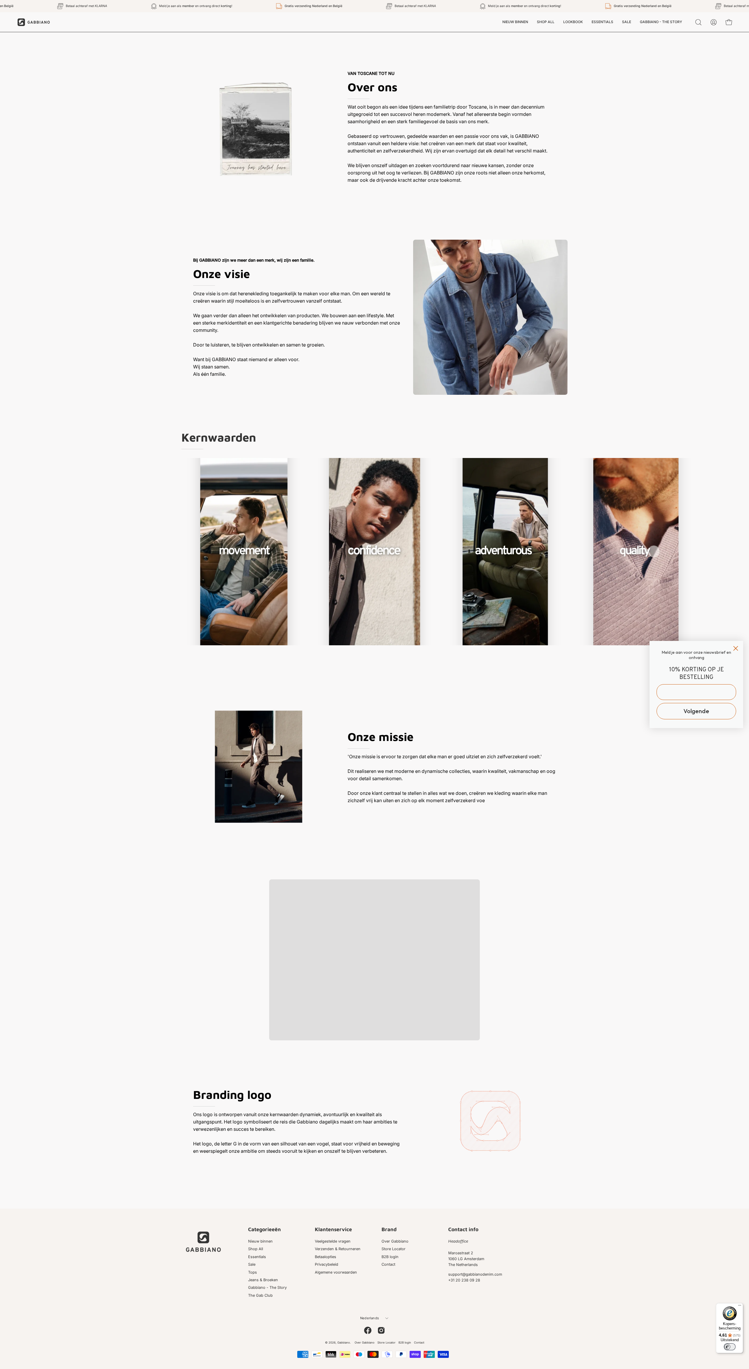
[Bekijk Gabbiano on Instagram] (381, 1330)
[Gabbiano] (34, 22)
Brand (389, 1229)
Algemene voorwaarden (336, 1272)
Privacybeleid (326, 1264)
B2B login (390, 1257)
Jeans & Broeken (263, 1280)
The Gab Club (260, 1295)
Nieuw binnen (260, 1241)
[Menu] (739, 1306)
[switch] (730, 1346)
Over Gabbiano (395, 1241)
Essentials (257, 1257)
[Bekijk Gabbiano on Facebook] (367, 1330)
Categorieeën (264, 1229)
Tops (252, 1272)
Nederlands (369, 1318)
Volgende (696, 711)
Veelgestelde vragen (333, 1241)
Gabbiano (343, 1342)
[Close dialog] (736, 648)
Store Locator (394, 1249)
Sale (251, 1264)
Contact (388, 1264)
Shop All (255, 1249)
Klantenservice (333, 1229)
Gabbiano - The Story (267, 1287)
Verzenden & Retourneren (337, 1249)
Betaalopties (325, 1257)
